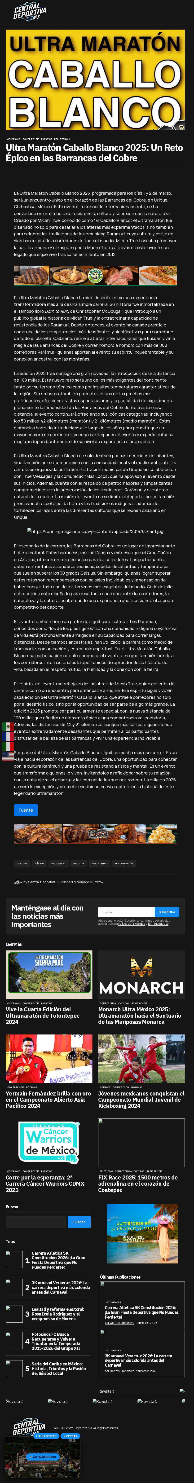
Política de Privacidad (131, 924)
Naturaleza (58, 863)
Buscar (12, 1207)
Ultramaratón (124, 863)
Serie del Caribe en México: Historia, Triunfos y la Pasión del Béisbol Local (59, 1368)
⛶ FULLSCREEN (46, 1436)
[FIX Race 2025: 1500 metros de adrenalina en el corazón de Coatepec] (141, 1142)
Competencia (30, 139)
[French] (8, 736)
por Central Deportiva (119, 1323)
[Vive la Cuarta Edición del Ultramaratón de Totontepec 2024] (49, 974)
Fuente (26, 810)
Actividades (113, 1302)
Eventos (46, 139)
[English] (8, 756)
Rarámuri (78, 863)
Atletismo (14, 139)
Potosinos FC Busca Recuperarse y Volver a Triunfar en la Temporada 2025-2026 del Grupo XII (56, 1341)
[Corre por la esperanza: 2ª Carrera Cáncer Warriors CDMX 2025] (49, 1142)
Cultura (22, 863)
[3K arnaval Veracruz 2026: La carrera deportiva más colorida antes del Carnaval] (14, 1287)
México (39, 863)
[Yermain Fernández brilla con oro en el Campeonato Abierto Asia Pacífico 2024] (49, 1058)
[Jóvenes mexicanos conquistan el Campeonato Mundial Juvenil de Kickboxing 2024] (141, 1058)
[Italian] (8, 746)
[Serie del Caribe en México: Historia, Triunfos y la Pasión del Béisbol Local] (14, 1368)
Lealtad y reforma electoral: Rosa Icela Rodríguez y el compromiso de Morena (58, 1314)
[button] (8, 12)
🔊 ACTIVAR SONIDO (42, 1457)
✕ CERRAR (70, 1436)
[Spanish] (8, 726)
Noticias (31, 1087)
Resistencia (62, 139)
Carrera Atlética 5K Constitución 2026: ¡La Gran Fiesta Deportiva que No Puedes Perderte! (58, 1260)
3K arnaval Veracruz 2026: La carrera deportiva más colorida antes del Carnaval (61, 1287)
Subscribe (167, 912)
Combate (105, 1087)
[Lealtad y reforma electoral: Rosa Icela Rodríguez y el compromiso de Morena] (14, 1314)
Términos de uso (158, 924)
